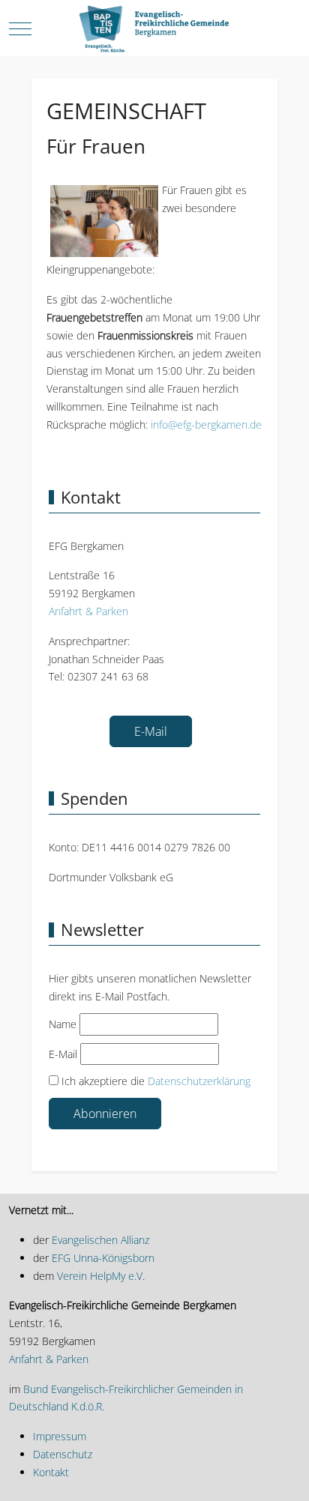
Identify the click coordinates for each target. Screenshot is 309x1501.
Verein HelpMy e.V (99, 1276)
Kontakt (51, 1472)
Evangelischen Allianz (99, 1240)
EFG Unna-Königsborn (103, 1258)
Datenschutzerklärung (199, 1081)
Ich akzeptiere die (154, 1081)
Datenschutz (62, 1454)
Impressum (59, 1436)
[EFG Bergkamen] (154, 28)
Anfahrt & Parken (88, 611)
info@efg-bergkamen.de (206, 424)
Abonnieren (105, 1113)
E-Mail (150, 731)
